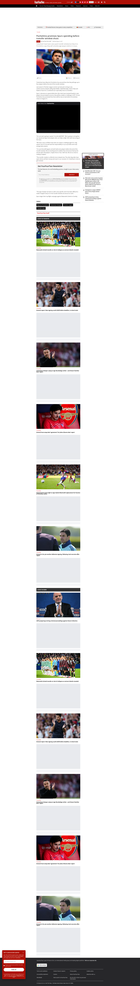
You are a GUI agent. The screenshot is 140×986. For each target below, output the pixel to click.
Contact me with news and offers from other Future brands (14, 965)
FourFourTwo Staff (46, 41)
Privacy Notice (44, 180)
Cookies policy (90, 971)
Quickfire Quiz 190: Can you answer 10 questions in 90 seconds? (92, 172)
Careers (55, 974)
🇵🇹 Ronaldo (79, 27)
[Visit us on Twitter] (78, 2)
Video (72, 6)
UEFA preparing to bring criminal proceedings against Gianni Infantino (93, 198)
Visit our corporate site (90, 960)
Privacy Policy (19, 975)
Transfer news (41, 208)
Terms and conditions (42, 971)
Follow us (70, 78)
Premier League (68, 205)
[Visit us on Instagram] (82, 2)
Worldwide (39, 977)
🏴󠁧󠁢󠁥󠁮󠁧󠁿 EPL (88, 27)
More (96, 6)
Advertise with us (91, 974)
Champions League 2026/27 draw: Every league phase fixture (92, 191)
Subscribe (91, 2)
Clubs (91, 6)
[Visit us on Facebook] (75, 2)
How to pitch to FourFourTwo (60, 977)
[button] (104, 2)
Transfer (38, 32)
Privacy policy (73, 971)
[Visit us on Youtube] (80, 2)
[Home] (36, 6)
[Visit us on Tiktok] (87, 2)
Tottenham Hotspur (55, 205)
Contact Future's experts (59, 971)
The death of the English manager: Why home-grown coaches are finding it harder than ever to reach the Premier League (93, 164)
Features (78, 6)
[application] (58, 117)
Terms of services (57, 178)
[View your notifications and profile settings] (101, 2)
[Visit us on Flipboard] (85, 2)
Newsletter (60, 6)
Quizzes (85, 6)
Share (40, 78)
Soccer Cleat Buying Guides (47, 6)
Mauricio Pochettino (42, 205)
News (66, 6)
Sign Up (13, 969)
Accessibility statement (42, 974)
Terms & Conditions (12, 976)
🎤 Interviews (97, 27)
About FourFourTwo (75, 974)
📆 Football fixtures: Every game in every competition (59, 27)
